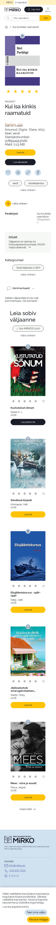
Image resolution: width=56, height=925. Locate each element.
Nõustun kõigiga (38, 919)
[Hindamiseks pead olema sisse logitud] (18, 172)
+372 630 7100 (17, 870)
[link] (14, 125)
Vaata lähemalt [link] (17, 247)
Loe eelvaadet (20, 162)
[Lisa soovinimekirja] (43, 401)
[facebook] (38, 172)
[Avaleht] (13, 9)
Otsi (46, 18)
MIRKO (9, 2)
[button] (16, 203)
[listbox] (28, 183)
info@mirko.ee (17, 865)
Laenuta (20, 152)
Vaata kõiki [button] (25, 809)
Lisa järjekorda (28, 422)
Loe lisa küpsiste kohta (15, 906)
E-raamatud (21, 2)
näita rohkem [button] (28, 190)
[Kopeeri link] (28, 172)
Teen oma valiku (36, 912)
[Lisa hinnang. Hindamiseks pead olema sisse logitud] (22, 91)
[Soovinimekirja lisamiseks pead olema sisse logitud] (8, 172)
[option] (15, 183)
